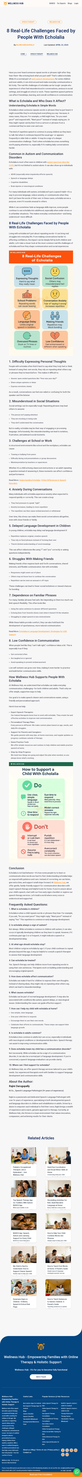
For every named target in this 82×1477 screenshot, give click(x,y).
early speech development (42, 79)
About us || (27, 1450)
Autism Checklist (28, 1414)
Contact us (27, 1452)
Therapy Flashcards (67, 1413)
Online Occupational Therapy (50, 1429)
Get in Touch (41, 1377)
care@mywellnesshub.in (68, 1468)
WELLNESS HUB (15, 3)
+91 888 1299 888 (66, 1470)
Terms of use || (41, 1450)
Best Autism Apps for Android (32, 1403)
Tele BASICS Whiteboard (30, 1419)
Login (76, 3)
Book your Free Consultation (41, 1475)
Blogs (70, 3)
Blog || (33, 1450)
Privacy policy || (53, 1450)
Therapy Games (66, 1416)
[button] (24, 1162)
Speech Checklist (28, 1416)
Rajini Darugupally (25, 45)
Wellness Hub (59, 882)
